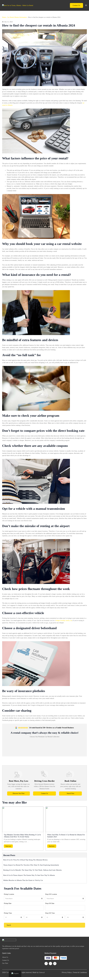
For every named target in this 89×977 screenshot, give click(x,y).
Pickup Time (8, 913)
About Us (5, 957)
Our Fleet (5, 963)
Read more (8, 846)
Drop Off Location (51, 894)
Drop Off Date (49, 903)
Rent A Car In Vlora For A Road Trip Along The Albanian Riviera (25, 860)
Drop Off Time (50, 913)
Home (4, 17)
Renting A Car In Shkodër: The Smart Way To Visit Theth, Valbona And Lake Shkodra (32, 870)
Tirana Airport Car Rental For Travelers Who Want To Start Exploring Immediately (31, 865)
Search (9, 925)
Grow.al (41, 972)
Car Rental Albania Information (17, 17)
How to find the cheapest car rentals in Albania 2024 (38, 25)
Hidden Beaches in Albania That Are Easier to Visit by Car (23, 880)
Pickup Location (9, 894)
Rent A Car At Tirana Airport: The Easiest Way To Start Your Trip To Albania (29, 875)
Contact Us (76, 5)
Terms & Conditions (80, 972)
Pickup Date (7, 903)
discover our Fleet (18, 793)
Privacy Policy (67, 972)
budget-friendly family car (64, 620)
